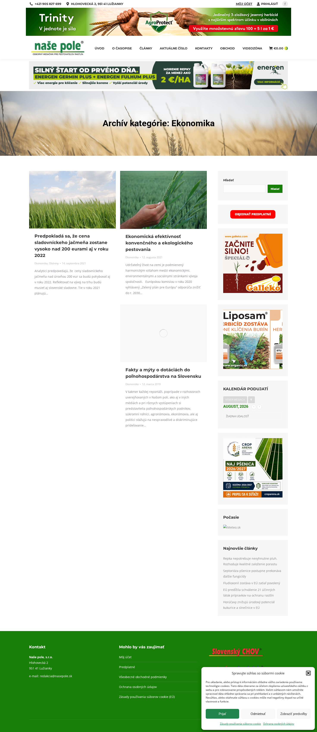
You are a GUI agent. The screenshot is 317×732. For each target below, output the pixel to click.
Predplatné (127, 667)
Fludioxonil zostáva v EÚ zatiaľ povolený (251, 583)
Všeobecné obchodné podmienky (143, 677)
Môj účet (244, 4)
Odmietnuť (258, 714)
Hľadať (228, 180)
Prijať (222, 714)
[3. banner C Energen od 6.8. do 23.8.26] (158, 88)
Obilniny (54, 263)
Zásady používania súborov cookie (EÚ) (147, 697)
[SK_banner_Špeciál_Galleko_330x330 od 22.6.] (252, 292)
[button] (308, 673)
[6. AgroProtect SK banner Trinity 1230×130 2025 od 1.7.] (158, 35)
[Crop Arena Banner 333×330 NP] (252, 496)
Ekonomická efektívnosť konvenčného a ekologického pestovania (159, 243)
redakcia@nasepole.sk (56, 676)
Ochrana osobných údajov (278, 724)
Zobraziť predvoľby (293, 714)
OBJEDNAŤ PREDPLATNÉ (253, 214)
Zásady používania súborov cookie (240, 724)
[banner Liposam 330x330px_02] (252, 368)
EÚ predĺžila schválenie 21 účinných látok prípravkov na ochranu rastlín (249, 592)
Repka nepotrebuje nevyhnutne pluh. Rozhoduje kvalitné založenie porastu (250, 561)
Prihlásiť (269, 4)
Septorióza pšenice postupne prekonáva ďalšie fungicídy (252, 573)
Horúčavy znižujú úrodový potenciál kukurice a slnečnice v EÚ (249, 605)
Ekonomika (41, 263)
